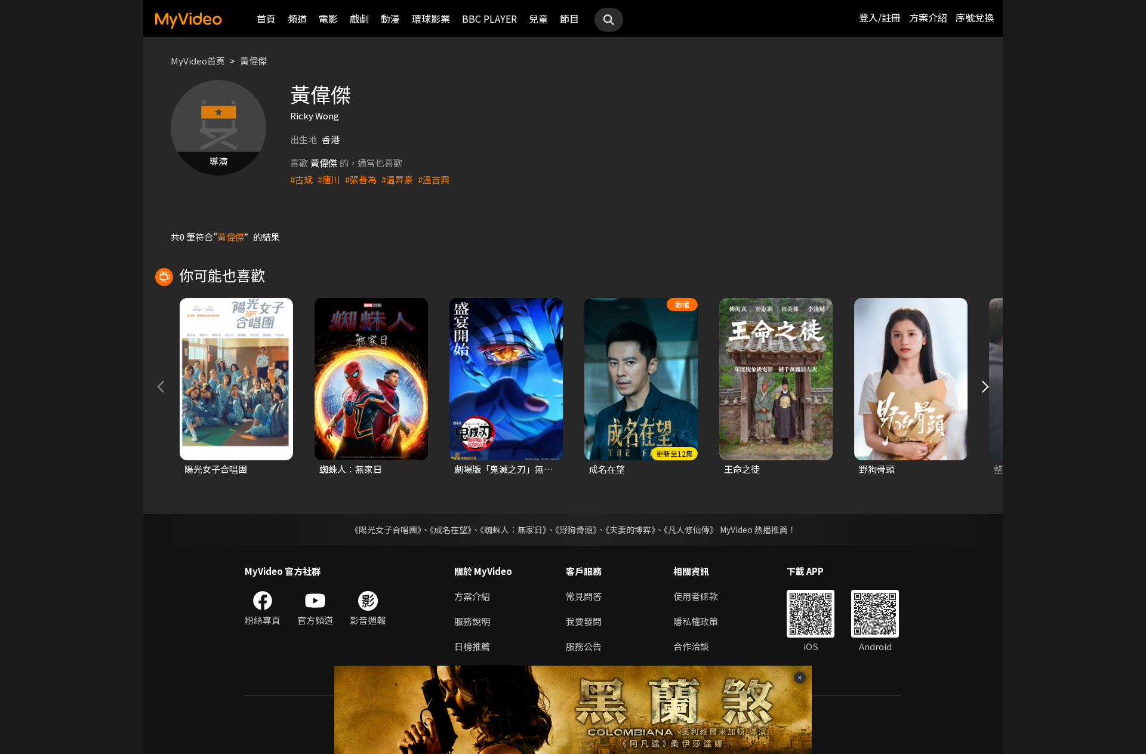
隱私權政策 (695, 621)
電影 (328, 18)
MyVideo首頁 (198, 60)
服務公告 (584, 646)
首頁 (266, 18)
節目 (569, 18)
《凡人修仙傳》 (691, 530)
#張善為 (361, 179)
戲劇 (359, 18)
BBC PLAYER (489, 18)
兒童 (538, 18)
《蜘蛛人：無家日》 (513, 530)
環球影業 (431, 18)
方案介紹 (928, 17)
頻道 (297, 18)
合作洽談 (691, 646)
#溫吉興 (433, 179)
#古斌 (301, 179)
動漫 (390, 18)
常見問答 (584, 596)
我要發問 (584, 621)
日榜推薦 (472, 646)
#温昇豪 (397, 179)
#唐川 (329, 179)
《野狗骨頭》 (576, 530)
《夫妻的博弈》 (630, 530)
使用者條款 (695, 596)
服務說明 (472, 621)
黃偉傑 (253, 60)
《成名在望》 (451, 530)
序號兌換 (975, 17)
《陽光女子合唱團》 (385, 530)
